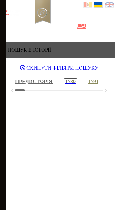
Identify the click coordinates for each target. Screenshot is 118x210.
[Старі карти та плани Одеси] (39, 26)
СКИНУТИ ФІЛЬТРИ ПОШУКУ (61, 68)
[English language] (110, 5)
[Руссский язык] (88, 5)
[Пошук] (81, 26)
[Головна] (7, 26)
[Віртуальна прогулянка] (71, 26)
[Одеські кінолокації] (60, 26)
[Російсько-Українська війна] (28, 26)
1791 (93, 81)
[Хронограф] (18, 26)
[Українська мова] (98, 5)
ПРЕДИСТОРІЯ (34, 81)
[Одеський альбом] (50, 26)
